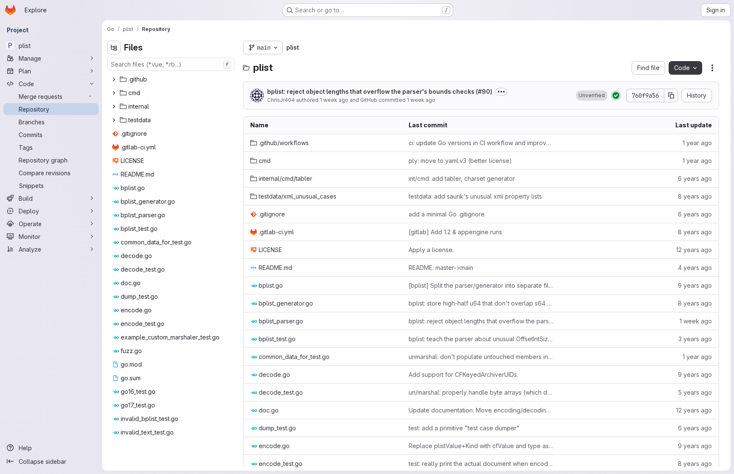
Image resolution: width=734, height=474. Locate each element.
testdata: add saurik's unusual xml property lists (475, 196)
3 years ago (695, 338)
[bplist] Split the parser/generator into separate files (481, 285)
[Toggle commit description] (501, 91)
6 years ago (695, 178)
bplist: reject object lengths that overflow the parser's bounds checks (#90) (379, 91)
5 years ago (695, 392)
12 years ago (694, 249)
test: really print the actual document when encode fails (481, 463)
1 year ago (697, 142)
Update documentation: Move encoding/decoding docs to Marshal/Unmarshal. (481, 410)
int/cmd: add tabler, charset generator (462, 178)
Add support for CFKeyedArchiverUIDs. (463, 374)
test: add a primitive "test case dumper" (464, 428)
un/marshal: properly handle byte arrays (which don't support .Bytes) (481, 392)
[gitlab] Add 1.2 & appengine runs (455, 232)
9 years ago (695, 285)
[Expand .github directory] (114, 79)
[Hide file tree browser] (114, 47)
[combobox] (170, 64)
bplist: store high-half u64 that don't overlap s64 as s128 (481, 303)
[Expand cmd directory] (114, 93)
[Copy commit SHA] (671, 95)
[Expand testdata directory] (114, 120)
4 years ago (695, 267)
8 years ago (695, 196)
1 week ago (334, 100)
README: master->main (441, 267)
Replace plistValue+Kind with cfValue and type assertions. (481, 445)
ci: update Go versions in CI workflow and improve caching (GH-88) (481, 142)
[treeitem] (171, 79)
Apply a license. (431, 249)
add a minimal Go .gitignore (447, 214)
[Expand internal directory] (114, 106)
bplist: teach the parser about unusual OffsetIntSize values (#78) (481, 338)
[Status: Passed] (616, 95)
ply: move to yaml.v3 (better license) (460, 160)
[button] (591, 95)
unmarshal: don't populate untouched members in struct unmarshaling (481, 356)
